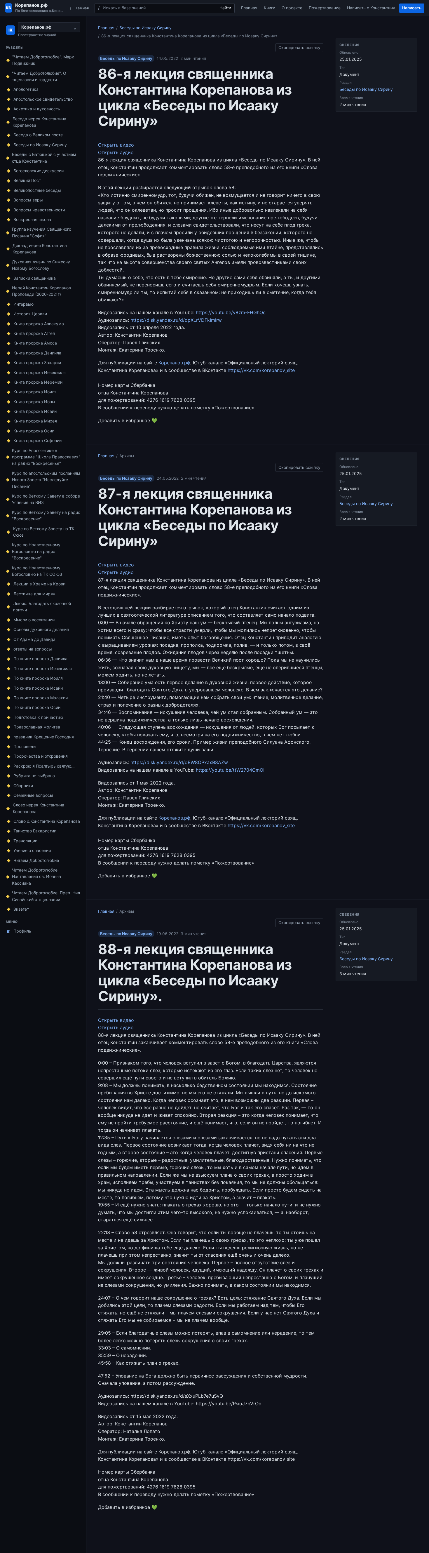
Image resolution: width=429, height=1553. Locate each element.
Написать (411, 7)
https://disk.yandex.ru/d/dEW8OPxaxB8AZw (179, 762)
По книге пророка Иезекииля (42, 668)
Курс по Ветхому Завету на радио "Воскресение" (46, 515)
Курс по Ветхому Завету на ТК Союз (43, 532)
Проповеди (24, 746)
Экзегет (21, 909)
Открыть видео (116, 145)
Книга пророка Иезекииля (39, 372)
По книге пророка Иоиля (38, 678)
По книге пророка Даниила (40, 658)
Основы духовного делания (41, 629)
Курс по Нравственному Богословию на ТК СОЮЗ (37, 571)
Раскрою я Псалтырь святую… (44, 766)
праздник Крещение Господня (43, 736)
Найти (225, 7)
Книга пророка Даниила (37, 352)
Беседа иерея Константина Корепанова (39, 122)
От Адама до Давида (34, 639)
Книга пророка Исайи (35, 411)
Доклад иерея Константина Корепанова (40, 248)
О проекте (292, 7)
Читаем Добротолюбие (36, 860)
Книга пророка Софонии (37, 440)
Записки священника (34, 278)
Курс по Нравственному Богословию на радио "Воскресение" (36, 551)
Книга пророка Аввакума (38, 323)
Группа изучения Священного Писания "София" (41, 232)
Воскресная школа (32, 219)
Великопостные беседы (37, 190)
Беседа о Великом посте (38, 134)
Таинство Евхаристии (34, 830)
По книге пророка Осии (36, 707)
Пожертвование (325, 7)
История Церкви (30, 313)
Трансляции (25, 840)
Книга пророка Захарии (37, 362)
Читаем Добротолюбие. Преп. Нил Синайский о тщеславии (46, 896)
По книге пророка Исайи (38, 688)
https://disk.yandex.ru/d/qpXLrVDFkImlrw (176, 320)
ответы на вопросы (32, 648)
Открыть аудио (116, 152)
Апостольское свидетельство (43, 99)
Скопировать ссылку (299, 46)
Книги (269, 7)
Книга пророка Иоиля (35, 391)
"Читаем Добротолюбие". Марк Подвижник (43, 60)
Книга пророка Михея (35, 420)
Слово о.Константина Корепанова (46, 821)
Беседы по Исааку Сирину (40, 144)
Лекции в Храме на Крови (39, 583)
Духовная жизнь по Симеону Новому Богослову (41, 265)
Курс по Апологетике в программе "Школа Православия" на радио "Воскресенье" (46, 457)
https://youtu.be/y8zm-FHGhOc (231, 312)
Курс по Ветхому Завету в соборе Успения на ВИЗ (46, 499)
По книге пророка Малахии (40, 697)
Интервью (23, 304)
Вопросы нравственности (39, 209)
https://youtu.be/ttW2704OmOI (230, 770)
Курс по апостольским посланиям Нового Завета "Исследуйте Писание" (46, 480)
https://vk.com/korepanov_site (261, 370)
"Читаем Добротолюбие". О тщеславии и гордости (39, 76)
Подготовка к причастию (38, 717)
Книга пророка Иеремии (37, 382)
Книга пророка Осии (33, 430)
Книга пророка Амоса (35, 342)
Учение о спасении (32, 850)
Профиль (19, 930)
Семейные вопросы (33, 795)
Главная (249, 7)
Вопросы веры (28, 199)
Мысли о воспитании (34, 619)
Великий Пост (27, 180)
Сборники (23, 785)
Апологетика (26, 89)
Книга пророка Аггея (34, 333)
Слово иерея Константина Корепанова (38, 808)
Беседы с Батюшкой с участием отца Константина (44, 157)
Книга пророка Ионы (34, 401)
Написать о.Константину (371, 7)
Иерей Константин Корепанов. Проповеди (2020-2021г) (42, 291)
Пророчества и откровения (40, 756)
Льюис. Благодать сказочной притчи (42, 606)
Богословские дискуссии (38, 170)
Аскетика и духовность (36, 108)
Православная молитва (36, 726)
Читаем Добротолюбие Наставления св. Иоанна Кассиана (36, 876)
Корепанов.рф (174, 363)
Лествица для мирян (34, 593)
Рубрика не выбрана (34, 775)
